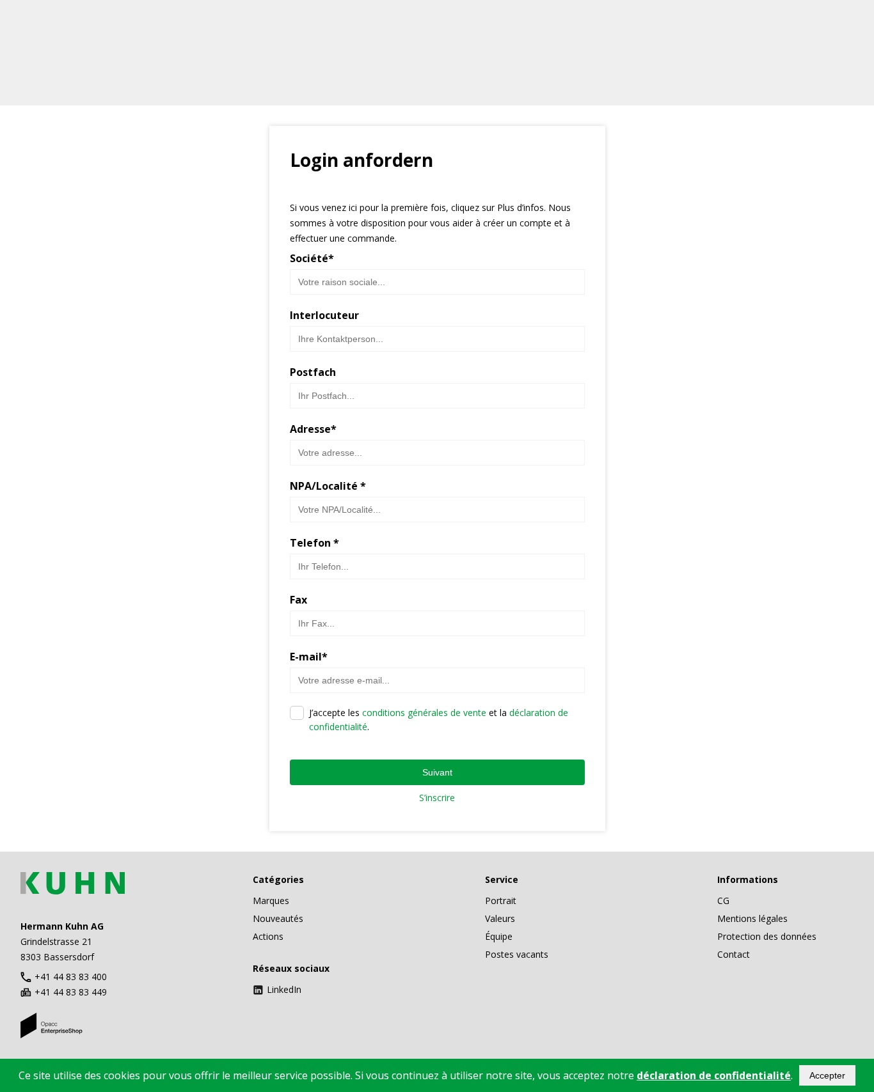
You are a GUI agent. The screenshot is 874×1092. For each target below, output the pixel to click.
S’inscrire (437, 798)
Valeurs (500, 918)
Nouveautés (278, 918)
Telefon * (314, 543)
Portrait (500, 900)
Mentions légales (752, 918)
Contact (733, 954)
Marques (271, 900)
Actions (268, 936)
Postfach (313, 372)
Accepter (827, 1075)
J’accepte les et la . (438, 719)
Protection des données (766, 936)
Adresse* (313, 429)
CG (723, 900)
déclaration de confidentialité (714, 1075)
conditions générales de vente (424, 712)
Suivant (437, 772)
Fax (298, 600)
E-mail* (309, 657)
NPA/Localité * (328, 486)
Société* (312, 258)
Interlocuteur (324, 315)
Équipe (498, 936)
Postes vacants (516, 954)
